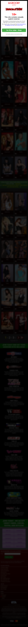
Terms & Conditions (21, 24)
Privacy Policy (20, 25)
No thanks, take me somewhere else (14, 34)
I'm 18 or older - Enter (14, 30)
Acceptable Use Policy (10, 25)
